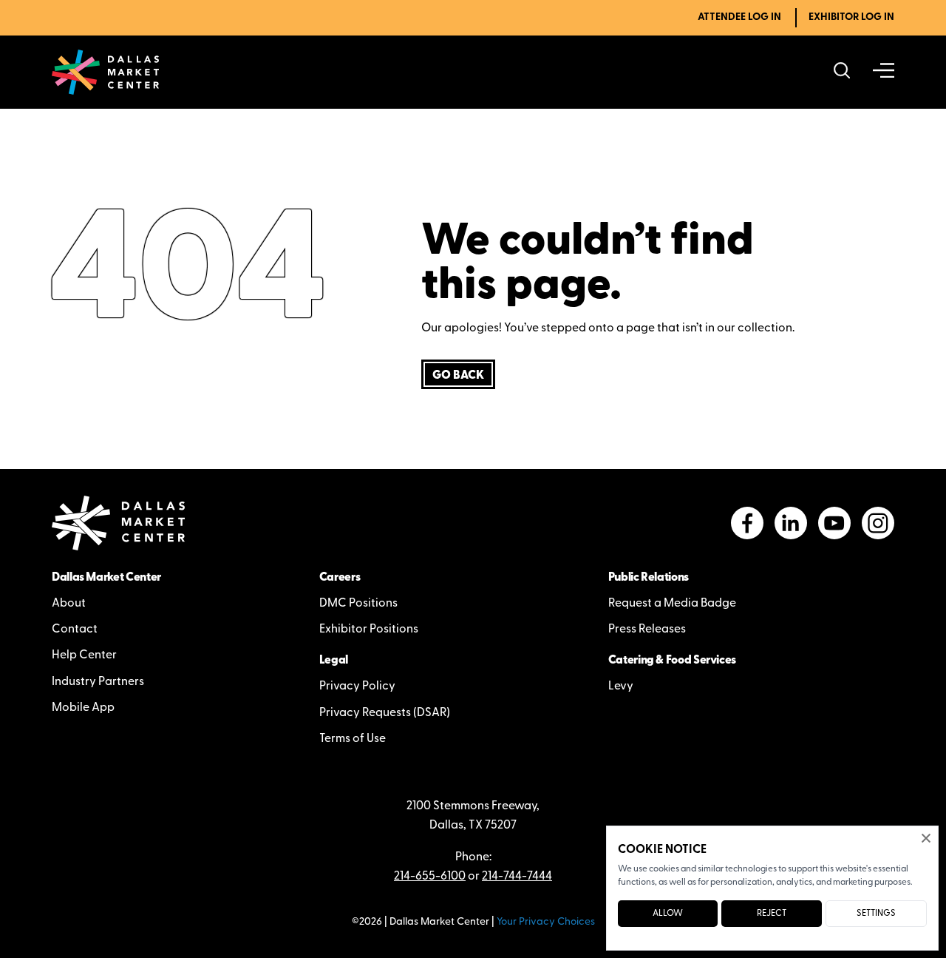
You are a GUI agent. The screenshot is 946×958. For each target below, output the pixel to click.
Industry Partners (98, 682)
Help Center (84, 655)
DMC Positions (358, 604)
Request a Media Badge (672, 604)
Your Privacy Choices (546, 922)
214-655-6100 (430, 877)
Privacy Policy (357, 686)
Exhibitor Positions (368, 629)
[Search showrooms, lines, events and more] (842, 72)
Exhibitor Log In (851, 17)
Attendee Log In (739, 17)
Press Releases (647, 629)
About (69, 604)
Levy (620, 686)
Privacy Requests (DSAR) (384, 713)
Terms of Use (352, 739)
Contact (75, 629)
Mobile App (83, 708)
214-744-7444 (517, 877)
